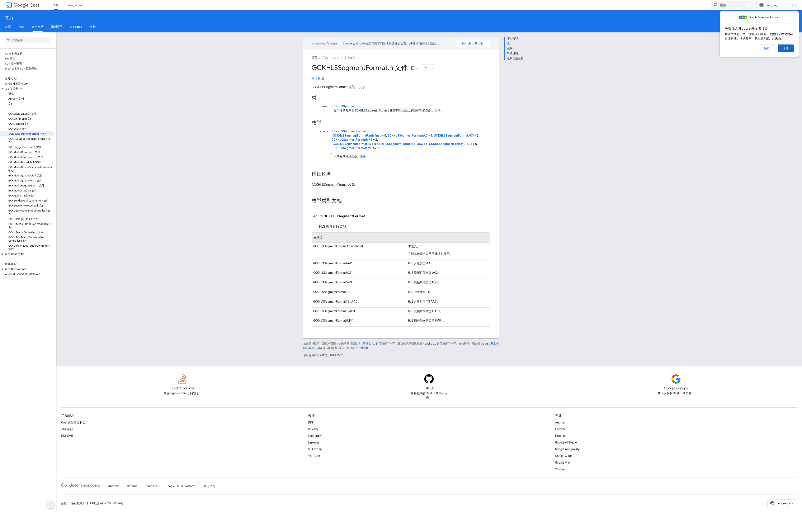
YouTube (314, 456)
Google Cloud (563, 456)
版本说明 (67, 435)
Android (560, 422)
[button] (27, 88)
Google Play (563, 462)
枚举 (321, 79)
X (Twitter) (315, 449)
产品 (325, 57)
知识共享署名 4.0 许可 (368, 343)
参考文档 (37, 27)
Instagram (315, 435)
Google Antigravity (567, 449)
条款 (64, 503)
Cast (34, 5)
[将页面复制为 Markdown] (425, 68)
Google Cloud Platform (180, 486)
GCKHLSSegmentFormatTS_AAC (400, 144)
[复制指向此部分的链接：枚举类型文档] (346, 201)
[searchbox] (28, 40)
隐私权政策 (78, 503)
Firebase (560, 435)
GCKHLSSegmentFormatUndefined (357, 135)
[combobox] (732, 5)
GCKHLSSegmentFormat (348, 131)
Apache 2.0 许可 (432, 343)
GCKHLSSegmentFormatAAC (407, 135)
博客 (311, 422)
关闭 (766, 48)
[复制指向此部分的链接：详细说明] (336, 174)
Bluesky (313, 429)
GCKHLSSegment (343, 106)
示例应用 (57, 27)
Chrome (560, 429)
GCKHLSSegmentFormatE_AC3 (450, 144)
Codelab (76, 27)
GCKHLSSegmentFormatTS (352, 144)
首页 (56, 5)
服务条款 (67, 429)
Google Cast (75, 5)
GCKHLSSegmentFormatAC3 (454, 135)
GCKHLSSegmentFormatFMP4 (352, 148)
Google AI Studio (566, 442)
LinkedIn (313, 442)
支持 (93, 27)
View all (560, 469)
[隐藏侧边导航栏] (50, 504)
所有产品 (210, 486)
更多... (363, 87)
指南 (21, 27)
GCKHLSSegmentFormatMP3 (351, 139)
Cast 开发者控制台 (73, 422)
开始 (786, 48)
